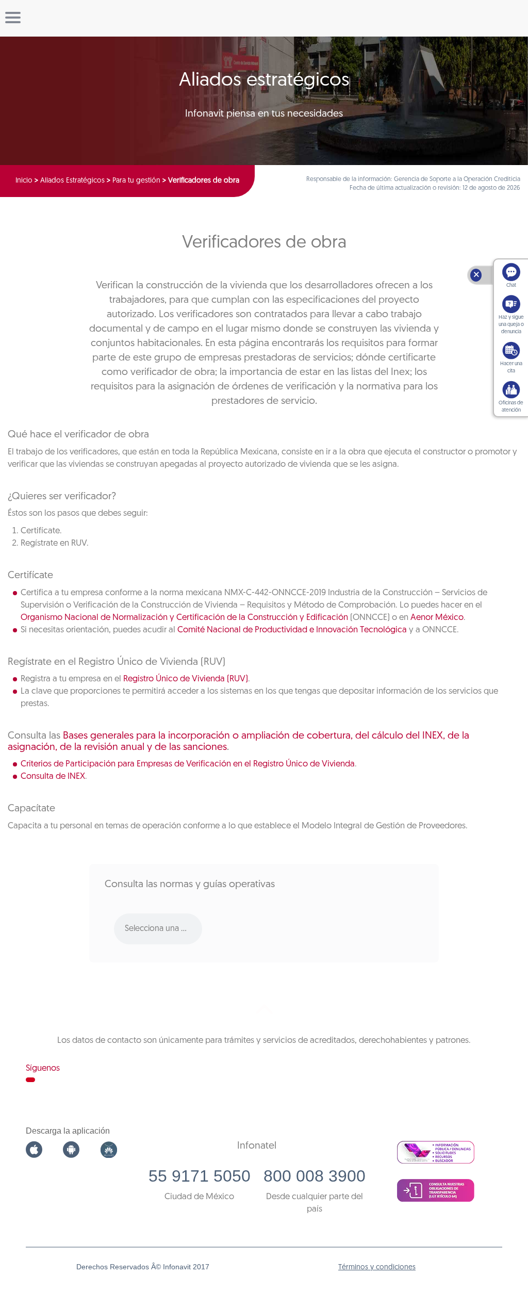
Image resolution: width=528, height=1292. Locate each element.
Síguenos (43, 1068)
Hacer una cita (511, 367)
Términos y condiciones (377, 1267)
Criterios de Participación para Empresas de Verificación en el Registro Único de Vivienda (188, 764)
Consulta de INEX (53, 776)
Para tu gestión (136, 181)
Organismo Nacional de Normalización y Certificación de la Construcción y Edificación (184, 617)
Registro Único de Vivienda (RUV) (185, 679)
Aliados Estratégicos (72, 181)
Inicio (23, 181)
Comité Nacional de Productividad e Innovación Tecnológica (292, 630)
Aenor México (437, 617)
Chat (511, 285)
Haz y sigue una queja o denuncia (511, 324)
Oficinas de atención (511, 407)
